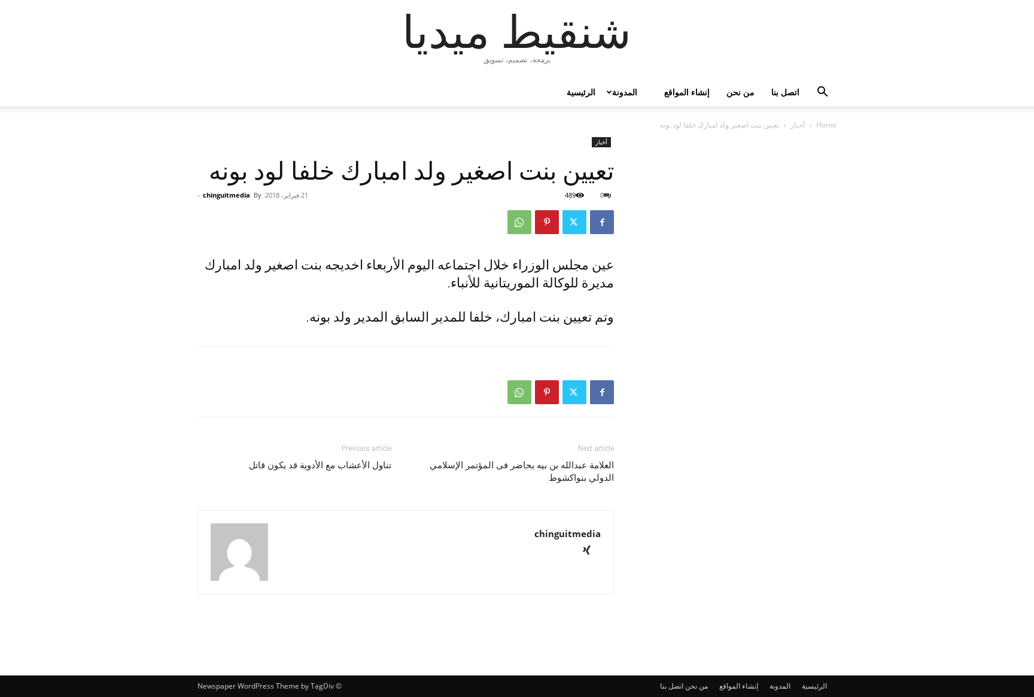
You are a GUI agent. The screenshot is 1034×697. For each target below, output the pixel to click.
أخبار (797, 125)
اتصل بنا (785, 92)
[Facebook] (602, 222)
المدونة (624, 92)
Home (826, 125)
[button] (822, 93)
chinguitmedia (226, 194)
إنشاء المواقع (687, 92)
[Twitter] (574, 222)
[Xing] (591, 551)
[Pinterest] (547, 222)
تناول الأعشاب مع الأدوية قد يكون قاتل (320, 465)
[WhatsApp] (519, 222)
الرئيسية (581, 92)
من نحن (740, 92)
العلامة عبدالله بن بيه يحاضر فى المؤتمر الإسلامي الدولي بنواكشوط (522, 471)
